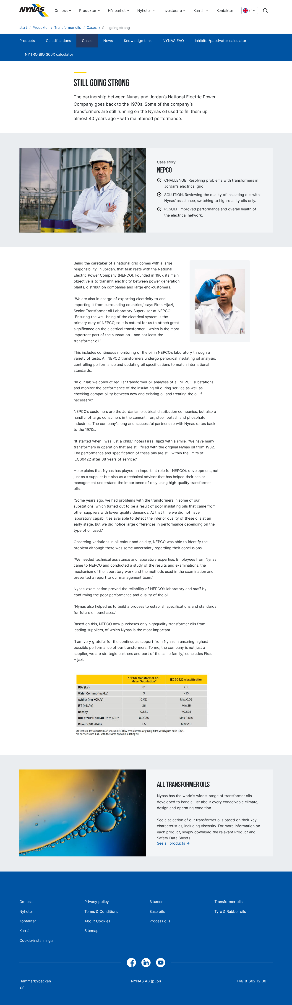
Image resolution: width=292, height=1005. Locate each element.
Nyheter (144, 10)
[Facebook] (131, 962)
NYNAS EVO (173, 40)
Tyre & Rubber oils (230, 911)
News (108, 40)
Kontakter (224, 10)
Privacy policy (96, 901)
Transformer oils (228, 901)
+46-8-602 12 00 (251, 981)
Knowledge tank (138, 40)
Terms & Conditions (101, 911)
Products (27, 40)
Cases (87, 40)
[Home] (34, 10)
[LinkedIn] (146, 962)
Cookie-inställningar (36, 940)
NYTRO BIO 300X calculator (49, 54)
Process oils (159, 921)
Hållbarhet (117, 10)
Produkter (87, 10)
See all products (171, 843)
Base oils (157, 911)
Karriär (199, 10)
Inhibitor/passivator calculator (220, 40)
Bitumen (156, 901)
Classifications (58, 40)
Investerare (172, 10)
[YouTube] (160, 962)
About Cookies (97, 921)
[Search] (265, 10)
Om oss (61, 10)
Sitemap (91, 930)
